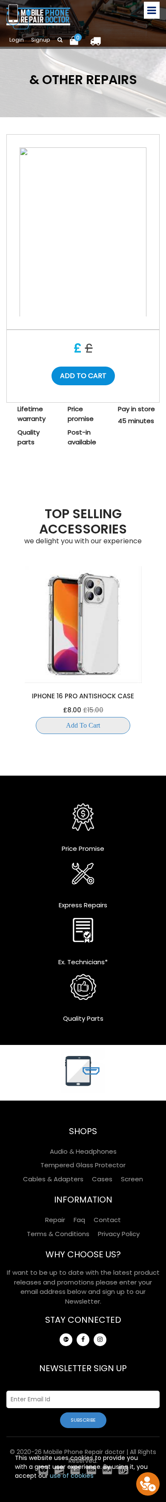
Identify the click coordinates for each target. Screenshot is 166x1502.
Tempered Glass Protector (83, 1164)
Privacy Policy (119, 1233)
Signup (40, 40)
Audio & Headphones (83, 1151)
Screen (132, 1178)
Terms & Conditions (58, 1233)
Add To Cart (83, 725)
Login (16, 40)
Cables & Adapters (53, 1178)
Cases (102, 1178)
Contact (107, 1219)
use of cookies (72, 1475)
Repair (55, 1219)
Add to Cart (83, 376)
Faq (79, 1219)
